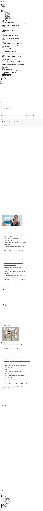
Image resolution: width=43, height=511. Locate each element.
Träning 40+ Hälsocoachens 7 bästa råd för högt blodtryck (15, 250)
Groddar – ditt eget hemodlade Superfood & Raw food (14, 379)
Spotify (3, 68)
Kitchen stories (7, 14)
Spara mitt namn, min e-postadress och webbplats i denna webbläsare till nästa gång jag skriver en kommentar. (20, 115)
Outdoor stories (7, 16)
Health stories (7, 13)
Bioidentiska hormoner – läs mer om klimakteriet (13, 263)
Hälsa (5, 248)
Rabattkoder (4, 78)
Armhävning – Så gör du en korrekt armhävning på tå (14, 254)
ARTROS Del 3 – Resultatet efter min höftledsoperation (14, 271)
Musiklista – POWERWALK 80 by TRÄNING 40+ (11, 61)
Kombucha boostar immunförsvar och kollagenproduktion (15, 375)
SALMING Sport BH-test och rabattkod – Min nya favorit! (13, 64)
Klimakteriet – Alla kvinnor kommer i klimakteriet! (13, 267)
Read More (4, 305)
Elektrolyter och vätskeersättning (8, 27)
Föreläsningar (4, 79)
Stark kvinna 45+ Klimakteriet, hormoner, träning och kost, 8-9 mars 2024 (18, 234)
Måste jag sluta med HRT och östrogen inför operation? (12, 41)
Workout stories (7, 18)
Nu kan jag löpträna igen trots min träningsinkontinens (12, 43)
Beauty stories (7, 12)
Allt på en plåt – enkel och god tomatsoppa (10, 35)
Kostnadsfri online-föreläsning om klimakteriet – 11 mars (12, 40)
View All (6, 19)
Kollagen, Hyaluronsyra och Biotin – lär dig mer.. (11, 20)
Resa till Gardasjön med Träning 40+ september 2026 (12, 58)
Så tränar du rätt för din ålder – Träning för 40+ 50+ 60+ (15, 275)
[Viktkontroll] (4, 387)
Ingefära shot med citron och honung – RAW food (13, 283)
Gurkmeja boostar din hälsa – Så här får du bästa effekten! (15, 365)
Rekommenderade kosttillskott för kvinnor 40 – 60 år (14, 246)
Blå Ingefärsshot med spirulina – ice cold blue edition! (14, 352)
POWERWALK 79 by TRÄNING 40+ (9, 46)
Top (0, 493)
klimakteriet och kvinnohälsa (8, 265)
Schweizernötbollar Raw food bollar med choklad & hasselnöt (15, 383)
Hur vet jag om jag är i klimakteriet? (9, 30)
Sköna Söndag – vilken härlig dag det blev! (10, 22)
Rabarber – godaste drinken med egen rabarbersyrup (12, 36)
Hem (3, 10)
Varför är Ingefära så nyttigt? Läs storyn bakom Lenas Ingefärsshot (17, 361)
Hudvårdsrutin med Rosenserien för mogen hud (11, 25)
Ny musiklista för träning (6, 48)
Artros (5, 273)
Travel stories (7, 17)
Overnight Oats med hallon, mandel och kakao (13, 371)
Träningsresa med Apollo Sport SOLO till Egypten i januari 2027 (14, 54)
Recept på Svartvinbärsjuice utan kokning (10, 33)
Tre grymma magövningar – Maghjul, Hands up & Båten (15, 242)
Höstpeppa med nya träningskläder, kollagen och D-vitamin (13, 45)
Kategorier (4, 11)
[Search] (0, 81)
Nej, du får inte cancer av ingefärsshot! (11, 348)
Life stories (6, 15)
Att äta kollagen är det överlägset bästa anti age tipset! (14, 279)
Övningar (5, 244)
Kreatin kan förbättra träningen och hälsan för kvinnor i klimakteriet (15, 28)
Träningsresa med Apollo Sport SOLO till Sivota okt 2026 (12, 56)
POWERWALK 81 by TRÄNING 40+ (9, 59)
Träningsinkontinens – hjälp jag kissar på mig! (12, 238)
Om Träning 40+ (5, 67)
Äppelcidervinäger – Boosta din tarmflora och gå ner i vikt (15, 357)
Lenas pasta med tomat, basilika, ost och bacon (10, 38)
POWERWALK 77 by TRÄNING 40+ (9, 75)
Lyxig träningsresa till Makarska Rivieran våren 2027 (12, 53)
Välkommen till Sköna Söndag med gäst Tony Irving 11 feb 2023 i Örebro (15, 23)
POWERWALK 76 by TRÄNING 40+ (9, 51)
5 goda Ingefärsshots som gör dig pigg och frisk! (13, 344)
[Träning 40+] (2, 1)
